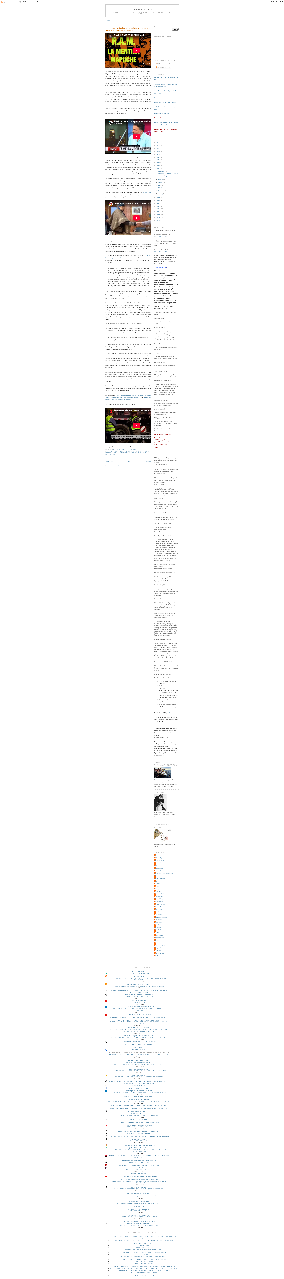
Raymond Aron (159, 938)
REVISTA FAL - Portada (139, 1162)
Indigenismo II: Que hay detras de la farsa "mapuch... (168, 175)
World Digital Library (139, 1209)
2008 (158, 220)
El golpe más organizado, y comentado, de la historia (139, 1065)
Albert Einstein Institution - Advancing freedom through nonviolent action (139, 991)
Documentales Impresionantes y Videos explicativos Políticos (139, 1052)
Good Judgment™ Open (139, 1088)
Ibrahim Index (144, 1255)
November (161, 171)
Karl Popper (158, 914)
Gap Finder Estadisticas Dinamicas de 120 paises (144, 1252)
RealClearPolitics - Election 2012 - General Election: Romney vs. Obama (139, 1156)
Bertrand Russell (160, 878)
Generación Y (138, 1086)
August (160, 182)
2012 (158, 209)
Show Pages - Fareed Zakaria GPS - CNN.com (139, 1165)
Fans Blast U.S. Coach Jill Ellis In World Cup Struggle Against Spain (138, 1101)
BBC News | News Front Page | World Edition (139, 1020)
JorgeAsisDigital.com (138, 1111)
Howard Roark (159, 907)
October (160, 179)
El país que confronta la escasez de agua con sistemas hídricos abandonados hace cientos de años (139, 1030)
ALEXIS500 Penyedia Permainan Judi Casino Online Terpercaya (138, 1071)
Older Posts (147, 461)
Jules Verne (158, 912)
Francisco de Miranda (161, 894)
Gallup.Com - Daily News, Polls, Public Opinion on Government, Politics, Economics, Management (139, 1082)
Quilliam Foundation (139, 1148)
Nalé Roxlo (158, 925)
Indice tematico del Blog (161, 113)
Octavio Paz (158, 930)
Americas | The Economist (139, 1015)
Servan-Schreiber (160, 945)
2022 (158, 154)
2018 (158, 166)
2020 (158, 160)
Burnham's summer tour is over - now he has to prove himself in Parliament (139, 1023)
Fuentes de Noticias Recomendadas (165, 102)
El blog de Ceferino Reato (139, 1063)
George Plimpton (160, 899)
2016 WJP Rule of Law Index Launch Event (139, 1217)
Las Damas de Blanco (139, 1120)
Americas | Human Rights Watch (139, 1007)
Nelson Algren (159, 927)
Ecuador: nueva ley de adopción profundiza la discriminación (139, 1093)
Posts (158, 63)
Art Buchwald (159, 868)
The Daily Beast (138, 1174)
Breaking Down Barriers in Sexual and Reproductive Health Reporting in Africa (139, 1182)
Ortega (157, 932)
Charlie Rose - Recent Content (139, 1044)
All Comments (161, 67)
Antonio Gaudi (159, 860)
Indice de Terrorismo (144, 1264)
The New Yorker (138, 1187)
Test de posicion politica (144, 1275)
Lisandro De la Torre (161, 917)
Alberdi (157, 855)
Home (108, 20)
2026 (158, 143)
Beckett (157, 876)
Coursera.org (138, 1050)
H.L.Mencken (159, 902)
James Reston (159, 909)
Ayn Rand (158, 871)
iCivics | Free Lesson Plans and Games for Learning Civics (138, 1106)
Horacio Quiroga (160, 904)
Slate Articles (139, 1168)
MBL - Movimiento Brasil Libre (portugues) (138, 1131)
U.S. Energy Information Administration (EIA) (138, 1204)
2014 (158, 203)
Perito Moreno (159, 935)
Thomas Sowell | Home (139, 1201)
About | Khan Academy (138, 974)
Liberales (142, 9)
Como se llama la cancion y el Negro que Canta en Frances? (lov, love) (138, 1055)
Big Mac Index (144, 1245)
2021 (158, 157)
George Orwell (159, 896)
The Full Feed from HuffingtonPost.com (138, 1179)
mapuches (109, 454)
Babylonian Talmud (139, 1211)
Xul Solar (157, 956)
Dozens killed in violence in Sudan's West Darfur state (139, 986)
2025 (158, 146)
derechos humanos (118, 451)
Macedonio (158, 920)
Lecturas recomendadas (161, 98)
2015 (158, 200)
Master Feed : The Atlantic (139, 1125)
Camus (157, 886)
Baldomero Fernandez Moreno (164, 873)
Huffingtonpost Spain (139, 1099)
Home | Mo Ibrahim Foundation (138, 1097)
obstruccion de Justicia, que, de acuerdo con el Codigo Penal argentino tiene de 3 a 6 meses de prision (128, 396)
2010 (158, 215)
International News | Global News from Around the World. (138, 1108)
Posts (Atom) (117, 466)
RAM (114, 454)
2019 (158, 163)
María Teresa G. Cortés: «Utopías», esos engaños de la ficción (139, 1037)
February (161, 191)
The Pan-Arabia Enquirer (139, 1193)
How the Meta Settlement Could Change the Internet (138, 1189)
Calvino (157, 884)
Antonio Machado (160, 863)
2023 (158, 151)
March (160, 188)
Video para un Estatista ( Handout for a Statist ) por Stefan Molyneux (139, 979)
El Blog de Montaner (139, 1069)
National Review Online (138, 1134)
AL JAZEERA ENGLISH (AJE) (139, 984)
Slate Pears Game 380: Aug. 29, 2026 (139, 1169)
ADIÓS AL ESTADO (138, 976)
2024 (158, 148)
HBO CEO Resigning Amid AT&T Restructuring (139, 1226)
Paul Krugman (139, 1139)
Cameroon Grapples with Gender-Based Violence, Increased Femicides (139, 1009)
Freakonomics (139, 1075)
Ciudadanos (139, 1047)
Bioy (156, 881)
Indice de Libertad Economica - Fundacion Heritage (144, 1259)
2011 (158, 212)
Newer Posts (109, 461)
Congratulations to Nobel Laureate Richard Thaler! (139, 1077)
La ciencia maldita (139, 1114)
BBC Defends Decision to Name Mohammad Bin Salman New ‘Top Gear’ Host (139, 1196)
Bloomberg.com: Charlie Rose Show (139, 1042)
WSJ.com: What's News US (138, 1224)
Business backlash (139, 1002)
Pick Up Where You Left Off (139, 1127)
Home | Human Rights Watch (139, 1091)
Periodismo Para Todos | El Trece (139, 1145)
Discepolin (158, 889)
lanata (144, 452)
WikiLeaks (139, 1206)
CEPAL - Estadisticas (144, 1248)
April (160, 185)
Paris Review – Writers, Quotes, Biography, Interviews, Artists (139, 1136)
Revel (156, 940)
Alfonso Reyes (159, 858)
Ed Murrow (158, 891)
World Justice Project (139, 1215)
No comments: (138, 449)
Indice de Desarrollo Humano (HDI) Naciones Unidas (144, 1257)
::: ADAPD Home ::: (139, 971)
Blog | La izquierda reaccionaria (139, 1036)
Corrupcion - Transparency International (144, 1250)
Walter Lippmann (160, 953)
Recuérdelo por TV (160, 237)
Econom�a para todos (138, 1060)
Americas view (139, 1001)
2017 (158, 169)
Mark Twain (158, 922)
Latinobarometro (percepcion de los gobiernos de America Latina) (144, 1266)
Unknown (158, 950)
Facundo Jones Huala (134, 451)
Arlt (156, 865)
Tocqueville (158, 948)
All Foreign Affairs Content (139, 995)
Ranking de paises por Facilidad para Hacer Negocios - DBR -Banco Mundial (144, 1268)
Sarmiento (158, 943)
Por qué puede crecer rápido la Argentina (139, 1115)
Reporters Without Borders (144, 1273)
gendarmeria (125, 452)
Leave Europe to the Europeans (139, 996)
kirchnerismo (136, 452)
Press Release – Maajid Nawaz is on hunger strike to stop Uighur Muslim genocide (139, 1150)
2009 (158, 218)
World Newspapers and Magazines (139, 1221)
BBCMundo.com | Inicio (138, 1028)
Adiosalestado (171, 713)
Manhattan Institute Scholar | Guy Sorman (138, 1122)
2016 (158, 197)
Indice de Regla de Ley (144, 1261)
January (160, 194)
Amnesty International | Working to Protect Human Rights (138, 1017)
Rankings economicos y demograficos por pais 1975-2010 (144, 1271)
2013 (158, 206)
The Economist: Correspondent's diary (138, 1176)
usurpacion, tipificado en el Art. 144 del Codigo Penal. (128, 398)
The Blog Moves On (138, 1141)
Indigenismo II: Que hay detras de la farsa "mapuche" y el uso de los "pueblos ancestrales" (127, 29)
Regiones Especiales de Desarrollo (139, 1160)
